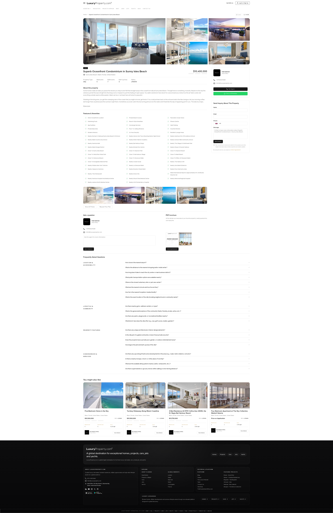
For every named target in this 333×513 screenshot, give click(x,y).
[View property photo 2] (98, 195)
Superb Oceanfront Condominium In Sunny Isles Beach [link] (104, 14)
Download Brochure (172, 249)
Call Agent (232, 89)
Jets (127, 8)
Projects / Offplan (146, 477)
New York (170, 479)
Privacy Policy (193, 510)
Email (215, 114)
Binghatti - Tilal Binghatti (230, 479)
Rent (117, 8)
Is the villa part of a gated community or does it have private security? (147, 335)
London (170, 475)
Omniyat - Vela (228, 482)
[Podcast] (97, 489)
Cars (122, 8)
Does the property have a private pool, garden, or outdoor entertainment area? (150, 340)
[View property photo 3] (129, 195)
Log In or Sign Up (243, 3)
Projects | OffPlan (108, 8)
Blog (139, 8)
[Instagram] (92, 489)
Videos (199, 477)
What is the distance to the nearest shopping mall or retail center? (146, 267)
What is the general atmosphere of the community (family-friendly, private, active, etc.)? (153, 311)
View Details (117, 433)
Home (85, 14)
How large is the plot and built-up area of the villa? (141, 345)
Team (199, 482)
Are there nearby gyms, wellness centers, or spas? (141, 306)
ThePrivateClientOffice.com (205, 489)
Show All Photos (90, 207)
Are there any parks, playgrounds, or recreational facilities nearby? (146, 316)
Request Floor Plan (105, 207)
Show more (86, 106)
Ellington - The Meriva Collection (232, 486)
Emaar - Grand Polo (229, 475)
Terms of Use (202, 510)
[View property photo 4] (161, 195)
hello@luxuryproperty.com (94, 481)
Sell (152, 510)
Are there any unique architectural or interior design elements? (145, 330)
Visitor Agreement (235, 150)
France (170, 486)
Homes (214, 454)
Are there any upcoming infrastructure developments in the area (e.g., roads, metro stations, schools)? (158, 354)
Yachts (133, 8)
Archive (209, 510)
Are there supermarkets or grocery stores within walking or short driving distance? (151, 369)
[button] (124, 41)
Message (216, 127)
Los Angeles (171, 484)
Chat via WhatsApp (231, 93)
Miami (169, 482)
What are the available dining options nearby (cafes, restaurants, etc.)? (148, 364)
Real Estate (96, 8)
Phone (215, 121)
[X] (94, 489)
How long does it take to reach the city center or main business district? (148, 272)
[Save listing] (121, 384)
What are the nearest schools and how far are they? (141, 287)
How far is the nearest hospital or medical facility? (141, 292)
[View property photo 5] (192, 195)
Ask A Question (88, 249)
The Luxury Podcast (203, 479)
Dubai (169, 477)
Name (215, 107)
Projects (222, 454)
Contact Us (146, 8)
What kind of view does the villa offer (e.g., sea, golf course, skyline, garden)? (149, 321)
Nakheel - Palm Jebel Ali (230, 484)
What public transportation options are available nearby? (143, 277)
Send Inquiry (218, 141)
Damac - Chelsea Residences (232, 477)
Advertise (86, 8)
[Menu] (84, 3)
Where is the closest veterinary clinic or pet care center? (143, 282)
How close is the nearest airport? (135, 262)
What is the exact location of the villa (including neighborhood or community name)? (151, 297)
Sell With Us (229, 3)
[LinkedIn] (86, 489)
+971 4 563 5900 (91, 478)
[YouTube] (89, 489)
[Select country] (216, 123)
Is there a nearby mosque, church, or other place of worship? (144, 359)
